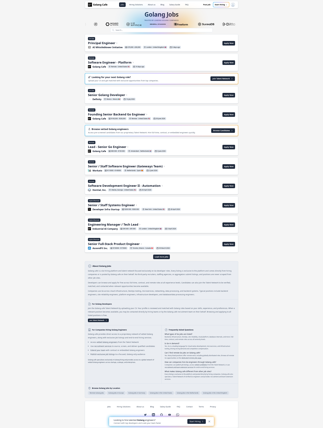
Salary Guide (174, 4)
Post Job (206, 4)
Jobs (122, 4)
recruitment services (103, 346)
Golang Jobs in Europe (116, 393)
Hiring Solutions (136, 4)
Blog (162, 4)
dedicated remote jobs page (191, 358)
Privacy (213, 406)
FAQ (187, 4)
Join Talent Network (221, 78)
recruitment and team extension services (179, 367)
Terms (201, 406)
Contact (189, 406)
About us (151, 4)
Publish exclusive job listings (102, 354)
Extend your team (97, 350)
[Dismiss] (209, 421)
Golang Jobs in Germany (136, 393)
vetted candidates (201, 365)
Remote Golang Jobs (97, 393)
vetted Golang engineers (107, 342)
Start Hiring (220, 4)
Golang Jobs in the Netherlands (187, 393)
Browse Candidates (221, 130)
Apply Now (229, 43)
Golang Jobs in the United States (161, 393)
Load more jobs (161, 257)
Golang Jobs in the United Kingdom (215, 393)
